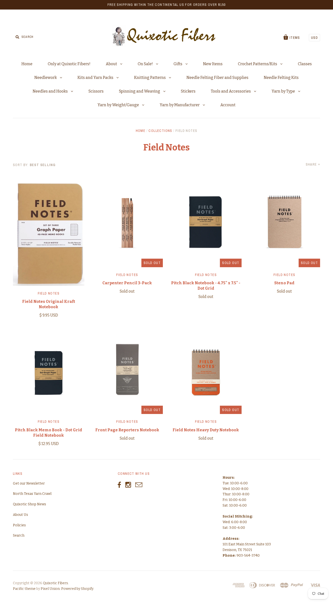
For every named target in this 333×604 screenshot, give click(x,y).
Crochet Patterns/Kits (258, 64)
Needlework (46, 77)
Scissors (96, 91)
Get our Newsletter (29, 483)
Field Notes (48, 293)
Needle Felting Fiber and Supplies (217, 77)
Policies (19, 525)
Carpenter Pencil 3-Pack (127, 283)
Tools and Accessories (231, 91)
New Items (213, 64)
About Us (20, 515)
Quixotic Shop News (29, 504)
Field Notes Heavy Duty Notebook (206, 430)
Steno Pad (284, 283)
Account (227, 105)
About (112, 64)
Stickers (188, 91)
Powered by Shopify (77, 589)
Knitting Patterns (150, 77)
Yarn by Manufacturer (180, 105)
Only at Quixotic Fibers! (69, 64)
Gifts (178, 64)
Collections (160, 130)
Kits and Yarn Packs (96, 77)
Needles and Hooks (51, 91)
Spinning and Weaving (140, 91)
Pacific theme (24, 589)
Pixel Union (50, 589)
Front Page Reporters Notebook (127, 430)
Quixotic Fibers (55, 583)
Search (18, 535)
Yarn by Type (284, 91)
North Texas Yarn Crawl (32, 494)
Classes (305, 64)
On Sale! (146, 64)
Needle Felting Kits (281, 77)
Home (26, 64)
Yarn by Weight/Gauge (119, 105)
